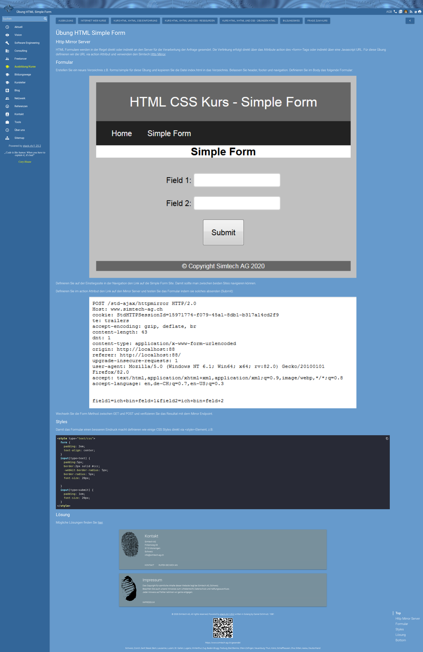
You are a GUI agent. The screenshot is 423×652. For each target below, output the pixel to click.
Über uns (15, 130)
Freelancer (16, 59)
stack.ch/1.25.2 (32, 145)
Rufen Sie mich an (168, 565)
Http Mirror (158, 54)
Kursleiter (15, 83)
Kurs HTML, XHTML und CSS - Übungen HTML (248, 20)
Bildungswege (18, 75)
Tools (13, 122)
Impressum (149, 602)
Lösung (401, 635)
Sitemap (19, 138)
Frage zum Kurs (317, 20)
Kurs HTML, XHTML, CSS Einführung (135, 20)
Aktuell (13, 27)
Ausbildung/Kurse (20, 67)
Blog (17, 90)
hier (100, 522)
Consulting (16, 51)
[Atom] (416, 12)
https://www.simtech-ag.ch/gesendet (222, 642)
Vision (13, 35)
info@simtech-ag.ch (154, 555)
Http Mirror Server (408, 618)
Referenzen (16, 106)
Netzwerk (15, 98)
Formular (402, 624)
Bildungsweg (291, 20)
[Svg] (406, 12)
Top (398, 613)
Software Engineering (22, 43)
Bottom (401, 640)
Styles (400, 629)
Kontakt (14, 114)
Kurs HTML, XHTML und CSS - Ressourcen (190, 20)
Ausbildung (65, 20)
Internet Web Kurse (93, 20)
